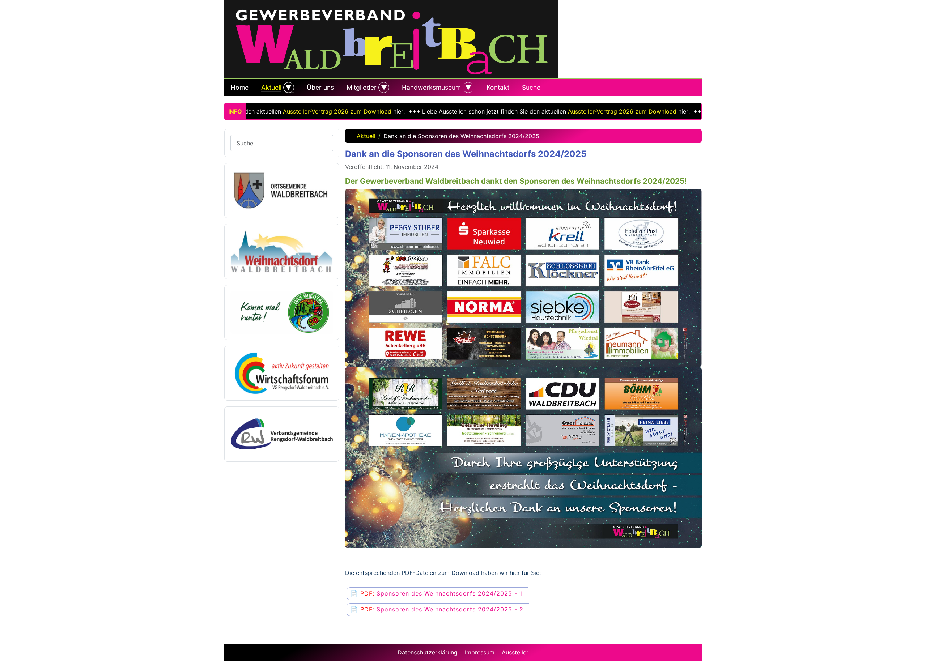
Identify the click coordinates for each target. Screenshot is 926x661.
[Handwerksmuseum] (467, 87)
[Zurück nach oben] (917, 652)
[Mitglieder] (383, 87)
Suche (531, 87)
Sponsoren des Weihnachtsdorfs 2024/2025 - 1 (449, 593)
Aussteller (515, 652)
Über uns (320, 87)
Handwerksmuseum (431, 87)
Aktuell (271, 87)
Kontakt (498, 87)
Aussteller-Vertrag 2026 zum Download (313, 111)
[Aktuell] (287, 87)
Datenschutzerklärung (428, 652)
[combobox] (281, 143)
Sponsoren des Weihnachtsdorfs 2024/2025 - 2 (450, 609)
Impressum (479, 652)
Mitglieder (362, 87)
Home (240, 87)
